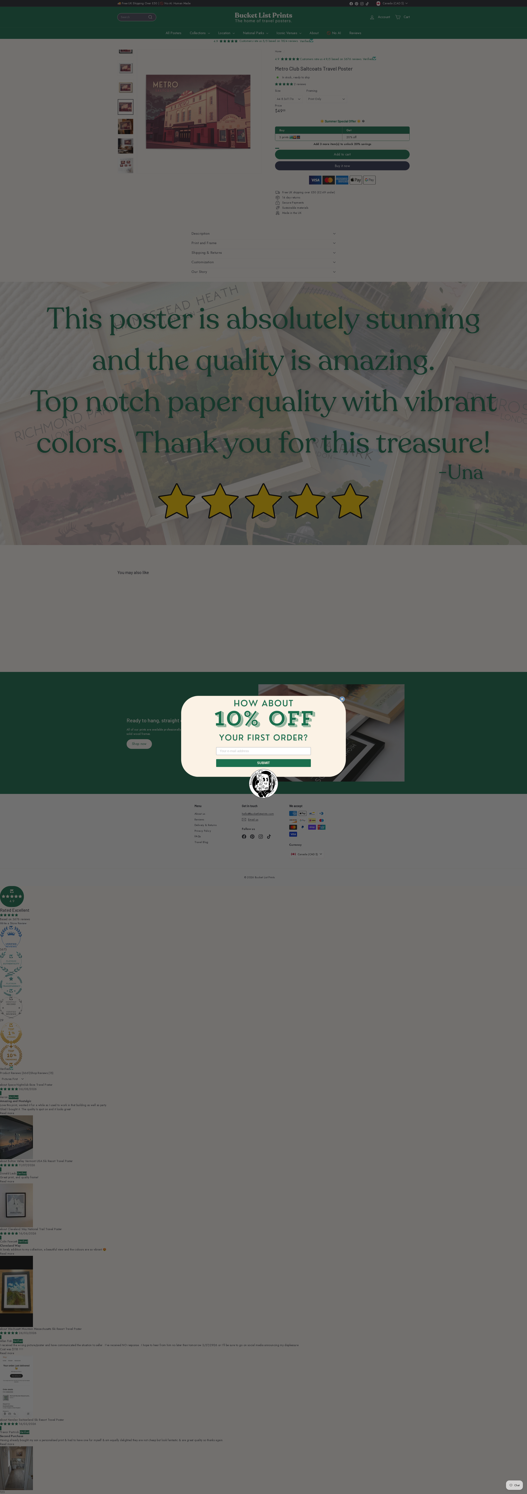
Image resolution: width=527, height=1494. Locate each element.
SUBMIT (263, 763)
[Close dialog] (342, 699)
